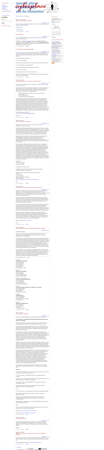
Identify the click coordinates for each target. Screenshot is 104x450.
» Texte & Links (4, 7)
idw (16, 222)
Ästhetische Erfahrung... (56, 41)
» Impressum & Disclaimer (6, 11)
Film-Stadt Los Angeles (56, 58)
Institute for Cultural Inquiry (22, 24)
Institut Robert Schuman (21, 52)
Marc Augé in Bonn (55, 49)
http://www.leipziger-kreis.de (32, 410)
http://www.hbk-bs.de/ (27, 220)
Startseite (17, 16)
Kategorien (21, 16)
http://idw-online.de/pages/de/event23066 (34, 442)
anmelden (53, 22)
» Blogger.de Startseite (5, 15)
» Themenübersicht (5, 6)
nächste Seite (19, 447)
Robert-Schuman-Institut (27, 41)
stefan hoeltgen (43, 83)
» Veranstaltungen (5, 9)
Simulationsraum (20, 29)
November (54, 37)
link (17, 31)
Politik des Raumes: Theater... (57, 45)
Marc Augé (18, 37)
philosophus (44, 22)
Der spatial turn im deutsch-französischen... (56, 54)
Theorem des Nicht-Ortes (40, 37)
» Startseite (3, 5)
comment (27, 31)
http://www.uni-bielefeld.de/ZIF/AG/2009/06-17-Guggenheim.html (27, 179)
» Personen (3, 8)
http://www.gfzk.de (23, 410)
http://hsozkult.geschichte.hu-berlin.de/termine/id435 (27, 412)
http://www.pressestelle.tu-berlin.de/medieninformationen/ (25, 113)
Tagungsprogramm (19, 27)
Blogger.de (23, 449)
